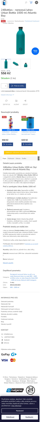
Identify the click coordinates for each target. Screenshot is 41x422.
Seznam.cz (15, 379)
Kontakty (4, 317)
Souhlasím (29, 417)
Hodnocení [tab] (11, 158)
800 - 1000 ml (14, 287)
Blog (2, 322)
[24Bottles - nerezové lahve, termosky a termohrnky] (30, 390)
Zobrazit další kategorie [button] (28, 280)
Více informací (16, 406)
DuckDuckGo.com (24, 379)
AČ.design (23, 381)
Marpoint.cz (21, 377)
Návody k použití (6, 324)
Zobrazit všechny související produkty (21, 153)
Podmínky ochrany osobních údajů (11, 312)
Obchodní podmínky (7, 301)
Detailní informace (6, 95)
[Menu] (37, 2)
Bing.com (33, 379)
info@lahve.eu (8, 334)
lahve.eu (6, 343)
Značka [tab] (24, 158)
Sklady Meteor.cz (9, 383)
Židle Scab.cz (31, 381)
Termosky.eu (13, 377)
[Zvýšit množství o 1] (8, 85)
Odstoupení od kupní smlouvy (10, 309)
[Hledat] (26, 2)
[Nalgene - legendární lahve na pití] (15, 390)
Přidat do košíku (19, 86)
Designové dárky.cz (32, 377)
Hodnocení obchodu (7, 319)
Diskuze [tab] (18, 158)
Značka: (8, 23)
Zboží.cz (8, 381)
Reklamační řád (5, 304)
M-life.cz (5, 377)
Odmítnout (10, 417)
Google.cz (8, 379)
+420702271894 (9, 337)
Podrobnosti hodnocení (32, 21)
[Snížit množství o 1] (8, 87)
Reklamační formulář (7, 307)
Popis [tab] (4, 158)
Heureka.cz (15, 381)
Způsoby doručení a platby (9, 314)
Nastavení (19, 411)
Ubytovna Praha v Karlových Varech (26, 383)
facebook (7, 340)
